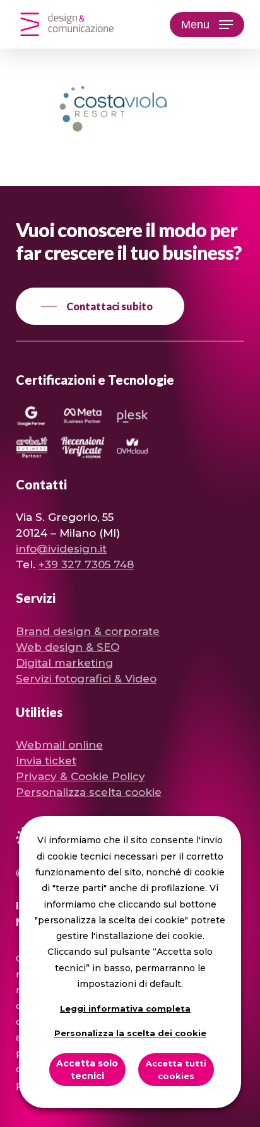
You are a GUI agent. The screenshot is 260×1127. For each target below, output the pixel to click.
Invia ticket (46, 760)
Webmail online (59, 745)
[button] (207, 24)
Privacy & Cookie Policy (80, 776)
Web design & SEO (67, 647)
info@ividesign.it (61, 548)
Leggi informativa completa (125, 1008)
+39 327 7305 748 (86, 564)
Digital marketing (64, 663)
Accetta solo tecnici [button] (87, 1070)
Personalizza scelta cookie (89, 792)
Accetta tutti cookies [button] (176, 1069)
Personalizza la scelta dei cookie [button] (130, 1033)
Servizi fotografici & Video (86, 678)
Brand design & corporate (88, 631)
